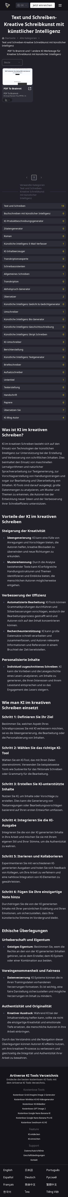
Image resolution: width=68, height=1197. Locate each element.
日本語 (29, 1170)
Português (53, 1170)
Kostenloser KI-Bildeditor (34, 1104)
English (7, 1170)
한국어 (7, 1192)
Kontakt (34, 1160)
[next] (41, 177)
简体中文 (30, 1184)
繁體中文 (51, 1184)
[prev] (26, 177)
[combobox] (22, 5)
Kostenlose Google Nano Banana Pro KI (34, 1118)
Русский (51, 1177)
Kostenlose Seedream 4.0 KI (34, 1122)
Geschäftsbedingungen (34, 1155)
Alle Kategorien (28, 38)
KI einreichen (34, 1139)
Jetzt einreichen (42, 5)
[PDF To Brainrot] (17, 76)
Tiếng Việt (52, 1192)
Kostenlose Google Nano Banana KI (34, 1113)
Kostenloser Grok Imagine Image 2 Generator (34, 1095)
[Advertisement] (34, 138)
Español (8, 1177)
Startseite (10, 38)
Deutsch (30, 1177)
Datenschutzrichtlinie (34, 1151)
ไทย (27, 1192)
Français (8, 1184)
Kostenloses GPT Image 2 (34, 1108)
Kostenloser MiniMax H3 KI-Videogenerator (34, 1099)
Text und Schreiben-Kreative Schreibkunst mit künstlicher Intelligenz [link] (34, 44)
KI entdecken (34, 1134)
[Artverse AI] (7, 5)
